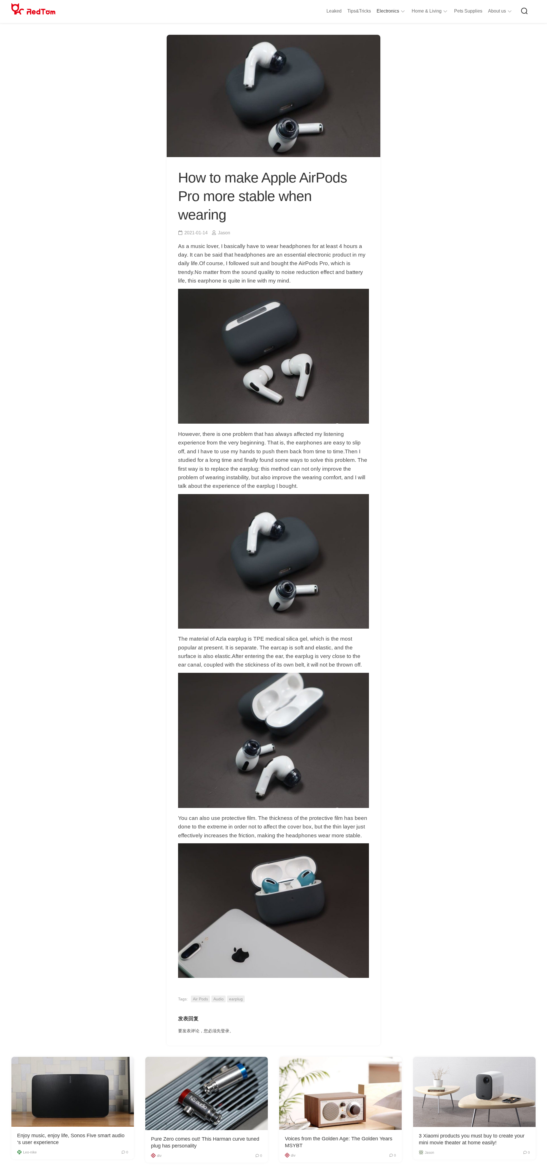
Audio (218, 999)
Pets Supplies (468, 11)
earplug (236, 999)
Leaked (334, 11)
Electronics (388, 11)
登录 (225, 1030)
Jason (224, 232)
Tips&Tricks (359, 11)
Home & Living (427, 11)
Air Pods (200, 999)
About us (497, 11)
